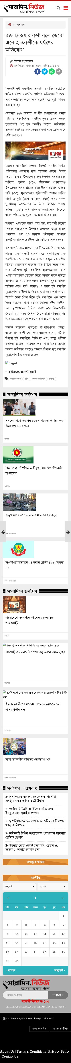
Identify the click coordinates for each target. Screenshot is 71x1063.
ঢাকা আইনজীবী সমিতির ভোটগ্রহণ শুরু (27, 759)
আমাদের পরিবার (60, 1028)
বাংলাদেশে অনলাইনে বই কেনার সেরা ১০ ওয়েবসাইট (29, 620)
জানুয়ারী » (60, 970)
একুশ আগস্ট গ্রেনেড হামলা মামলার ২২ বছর (30, 515)
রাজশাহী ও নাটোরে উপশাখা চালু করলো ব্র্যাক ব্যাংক (35, 652)
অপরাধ (20, 25)
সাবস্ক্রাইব (58, 995)
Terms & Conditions (32, 1052)
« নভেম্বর (10, 970)
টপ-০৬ (7, 636)
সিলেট (51, 379)
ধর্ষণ (26, 379)
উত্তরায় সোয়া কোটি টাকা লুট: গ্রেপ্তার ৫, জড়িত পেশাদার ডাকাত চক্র (31, 847)
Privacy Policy (59, 1052)
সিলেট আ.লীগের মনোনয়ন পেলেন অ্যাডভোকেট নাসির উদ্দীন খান (32, 707)
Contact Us (9, 1057)
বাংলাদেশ (8, 730)
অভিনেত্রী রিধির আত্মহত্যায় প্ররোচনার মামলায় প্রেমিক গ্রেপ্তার (35, 835)
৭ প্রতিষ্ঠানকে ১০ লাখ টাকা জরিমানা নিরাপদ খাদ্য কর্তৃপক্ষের (34, 823)
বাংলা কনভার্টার (39, 1028)
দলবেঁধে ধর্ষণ (15, 379)
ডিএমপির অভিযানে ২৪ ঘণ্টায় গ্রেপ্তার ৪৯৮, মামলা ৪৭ (34, 565)
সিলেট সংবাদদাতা (23, 61)
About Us (7, 1052)
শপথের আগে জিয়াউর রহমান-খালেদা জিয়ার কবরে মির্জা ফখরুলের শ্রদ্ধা (34, 423)
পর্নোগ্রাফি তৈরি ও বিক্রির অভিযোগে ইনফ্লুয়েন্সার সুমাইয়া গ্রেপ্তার (29, 811)
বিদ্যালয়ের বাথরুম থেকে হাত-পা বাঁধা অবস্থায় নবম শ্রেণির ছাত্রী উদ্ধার (30, 799)
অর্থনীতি (7, 486)
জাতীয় (7, 439)
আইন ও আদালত (10, 533)
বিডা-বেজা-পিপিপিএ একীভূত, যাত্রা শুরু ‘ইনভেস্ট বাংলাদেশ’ (33, 471)
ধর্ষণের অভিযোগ (38, 379)
